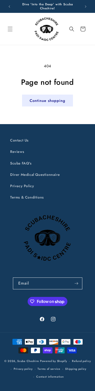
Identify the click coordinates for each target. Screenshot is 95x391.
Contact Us (19, 140)
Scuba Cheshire (28, 361)
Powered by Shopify (53, 361)
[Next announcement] (85, 6)
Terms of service (48, 369)
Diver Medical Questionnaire (35, 174)
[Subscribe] (76, 283)
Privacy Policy (22, 185)
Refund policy (81, 361)
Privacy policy (23, 369)
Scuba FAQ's (21, 163)
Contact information (50, 377)
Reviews (17, 151)
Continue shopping (47, 100)
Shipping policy (75, 369)
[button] (10, 29)
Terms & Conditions (27, 197)
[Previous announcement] (9, 6)
